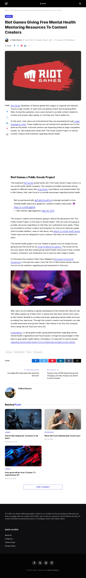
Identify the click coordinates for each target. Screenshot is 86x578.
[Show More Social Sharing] (29, 46)
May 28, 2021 (48, 210)
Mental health (19, 352)
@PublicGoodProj (43, 200)
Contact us (9, 539)
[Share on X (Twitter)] (18, 46)
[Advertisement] (46, 155)
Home (7, 10)
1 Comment (59, 40)
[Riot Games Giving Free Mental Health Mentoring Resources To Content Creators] (43, 75)
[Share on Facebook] (14, 46)
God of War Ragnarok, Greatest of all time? (21, 437)
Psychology (49, 432)
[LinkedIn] (7, 123)
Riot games (38, 352)
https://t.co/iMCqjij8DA (24, 207)
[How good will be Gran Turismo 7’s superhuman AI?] (23, 456)
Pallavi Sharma (17, 40)
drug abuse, (42, 189)
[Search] (80, 3)
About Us (8, 535)
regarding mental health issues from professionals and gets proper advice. (43, 342)
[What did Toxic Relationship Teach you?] (62, 419)
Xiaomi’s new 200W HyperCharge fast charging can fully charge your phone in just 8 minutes (62, 375)
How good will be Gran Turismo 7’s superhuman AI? (20, 473)
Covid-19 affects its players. (50, 247)
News (29, 352)
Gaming (9, 16)
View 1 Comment (43, 487)
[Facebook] (7, 111)
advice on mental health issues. (66, 231)
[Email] (7, 134)
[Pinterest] (7, 128)
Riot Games (15, 106)
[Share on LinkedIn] (25, 46)
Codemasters (16, 332)
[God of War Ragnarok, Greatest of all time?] (23, 419)
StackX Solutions (53, 570)
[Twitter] (7, 117)
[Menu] (6, 3)
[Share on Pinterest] (21, 46)
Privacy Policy (10, 546)
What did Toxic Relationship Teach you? (62, 436)
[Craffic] (43, 4)
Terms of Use (10, 542)
